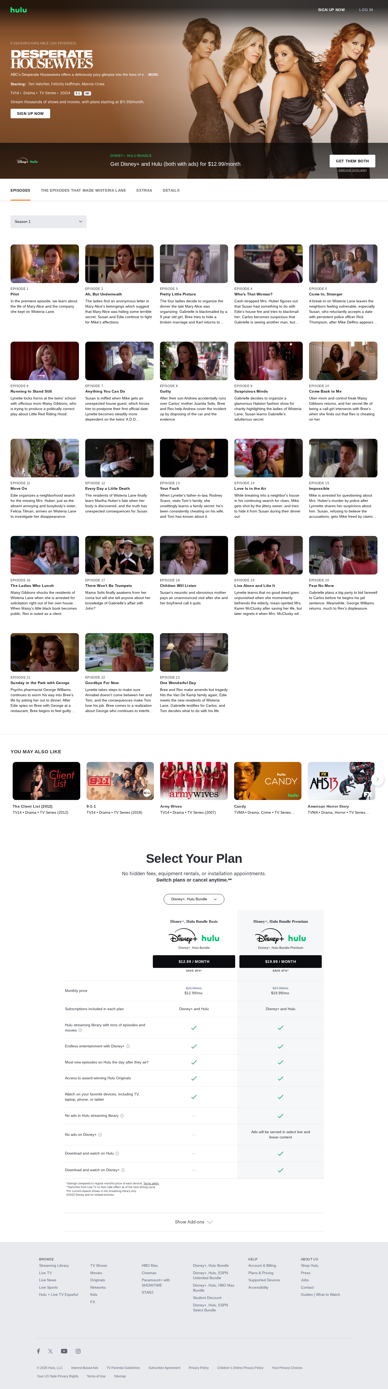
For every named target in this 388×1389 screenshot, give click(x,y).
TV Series (48, 93)
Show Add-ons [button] (189, 1222)
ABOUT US (309, 1259)
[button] (20, 189)
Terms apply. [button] (151, 1183)
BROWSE (46, 1259)
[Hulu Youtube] (68, 1351)
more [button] (153, 75)
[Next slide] (377, 779)
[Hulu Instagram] (78, 1351)
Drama (29, 93)
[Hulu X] (54, 1351)
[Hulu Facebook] (42, 1351)
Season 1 (23, 221)
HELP (252, 1259)
